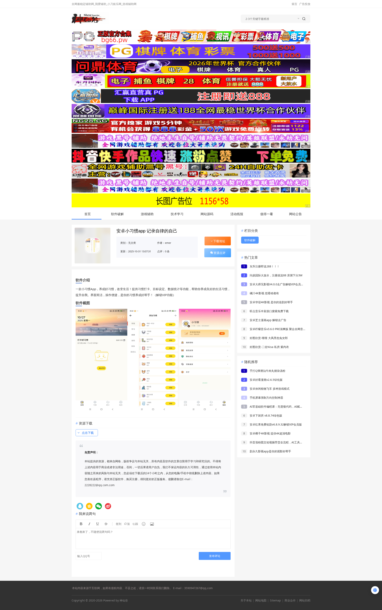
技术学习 (177, 214)
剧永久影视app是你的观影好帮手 (267, 451)
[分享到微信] (98, 506)
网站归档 (304, 600)
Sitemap (275, 600)
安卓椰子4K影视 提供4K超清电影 (267, 433)
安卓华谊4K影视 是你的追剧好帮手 (268, 302)
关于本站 (246, 600)
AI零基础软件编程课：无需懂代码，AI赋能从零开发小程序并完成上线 (289, 406)
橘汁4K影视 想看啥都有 (261, 293)
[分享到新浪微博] (108, 506)
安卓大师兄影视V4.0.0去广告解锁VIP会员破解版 (276, 284)
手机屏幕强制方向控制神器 (263, 397)
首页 (87, 214)
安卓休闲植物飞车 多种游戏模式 (266, 388)
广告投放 (304, 4)
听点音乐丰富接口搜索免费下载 (266, 311)
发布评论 (214, 556)
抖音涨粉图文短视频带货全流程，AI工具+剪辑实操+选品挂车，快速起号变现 (294, 442)
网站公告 (295, 214)
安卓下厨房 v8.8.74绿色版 (262, 415)
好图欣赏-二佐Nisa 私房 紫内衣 (266, 347)
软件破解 (117, 214)
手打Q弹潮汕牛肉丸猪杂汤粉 (264, 371)
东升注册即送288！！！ (261, 266)
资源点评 (219, 253)
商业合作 (290, 600)
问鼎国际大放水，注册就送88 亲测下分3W (272, 275)
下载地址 (219, 241)
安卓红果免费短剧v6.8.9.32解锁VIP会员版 (272, 424)
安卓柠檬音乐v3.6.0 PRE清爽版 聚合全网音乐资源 (277, 329)
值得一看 (266, 214)
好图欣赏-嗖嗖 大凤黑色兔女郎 (265, 338)
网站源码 (207, 214)
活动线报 (236, 214)
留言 (294, 4)
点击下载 (88, 433)
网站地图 (260, 600)
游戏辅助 (147, 214)
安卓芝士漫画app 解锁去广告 (264, 320)
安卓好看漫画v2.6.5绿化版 (263, 380)
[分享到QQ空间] (80, 506)
